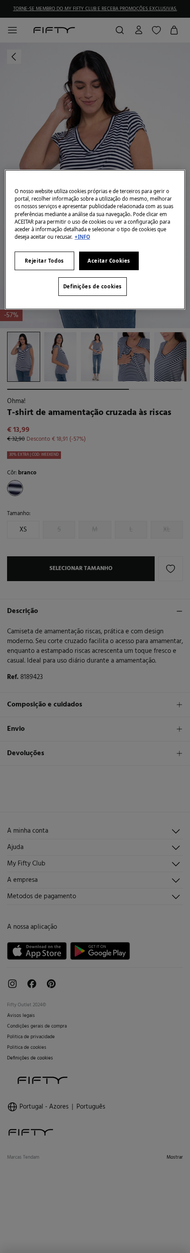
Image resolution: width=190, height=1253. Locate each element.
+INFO (82, 236)
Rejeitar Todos (44, 260)
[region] (95, 239)
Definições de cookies (92, 286)
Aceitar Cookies (108, 260)
